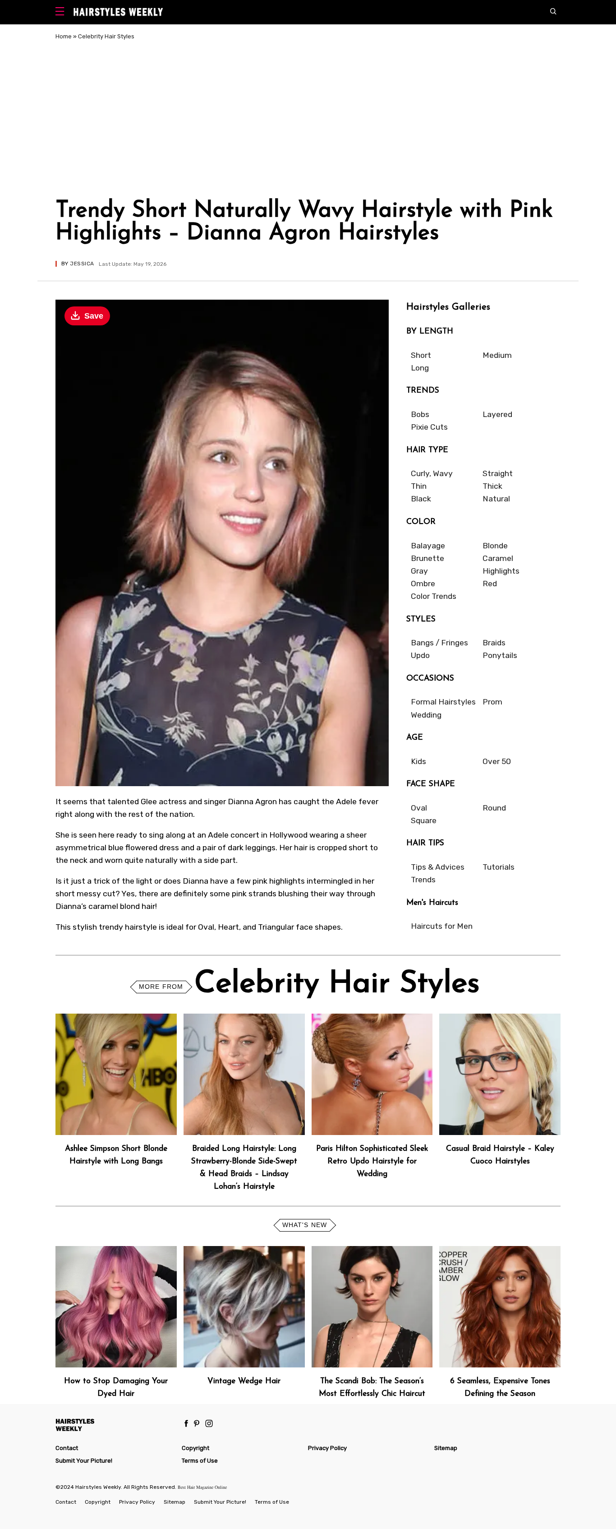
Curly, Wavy (432, 473)
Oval (419, 807)
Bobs (420, 414)
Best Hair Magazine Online (202, 1487)
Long (420, 367)
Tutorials (499, 866)
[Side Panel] (62, 12)
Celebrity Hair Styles (106, 36)
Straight (498, 473)
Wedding (426, 714)
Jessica (82, 263)
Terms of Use (200, 1460)
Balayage (428, 545)
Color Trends (433, 596)
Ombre (423, 583)
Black (421, 498)
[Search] (555, 12)
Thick (492, 486)
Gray (419, 570)
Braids (494, 642)
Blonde (495, 545)
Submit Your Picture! (83, 1460)
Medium (497, 355)
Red (490, 583)
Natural (496, 498)
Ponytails (500, 655)
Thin (419, 486)
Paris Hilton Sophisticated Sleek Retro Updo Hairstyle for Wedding (372, 1161)
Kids (418, 761)
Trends (423, 879)
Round (494, 807)
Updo (420, 655)
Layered (497, 414)
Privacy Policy (327, 1448)
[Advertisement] (308, 121)
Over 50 (497, 761)
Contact (66, 1448)
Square (424, 820)
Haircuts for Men (442, 926)
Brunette (427, 558)
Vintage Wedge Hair (243, 1381)
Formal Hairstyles (443, 701)
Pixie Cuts (429, 426)
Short (421, 355)
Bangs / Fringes (439, 642)
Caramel (498, 558)
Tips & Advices (437, 866)
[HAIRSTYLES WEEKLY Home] (114, 1425)
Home (63, 36)
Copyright (195, 1448)
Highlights (501, 570)
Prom (492, 701)
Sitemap (445, 1448)
